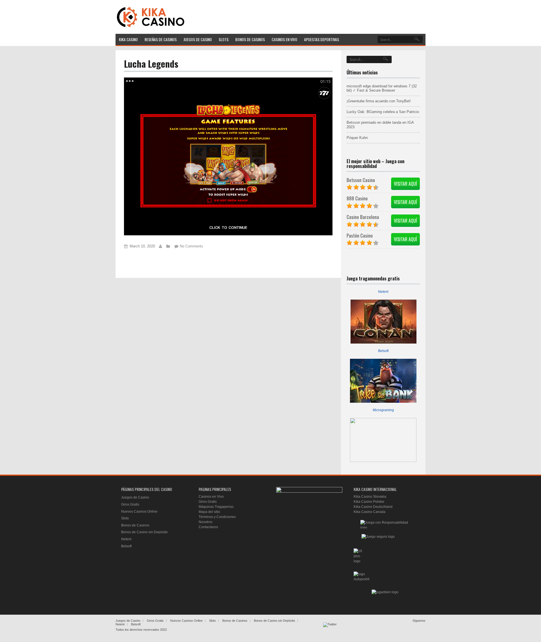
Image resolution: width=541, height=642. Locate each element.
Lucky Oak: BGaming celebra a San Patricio (383, 112)
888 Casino (357, 198)
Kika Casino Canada (369, 512)
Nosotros (205, 522)
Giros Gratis (130, 504)
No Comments (191, 246)
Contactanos (208, 527)
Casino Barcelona (363, 216)
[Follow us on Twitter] (330, 629)
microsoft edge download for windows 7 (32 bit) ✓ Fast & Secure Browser (382, 88)
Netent (383, 292)
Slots (125, 518)
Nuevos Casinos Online (139, 511)
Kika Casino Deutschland (373, 507)
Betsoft (383, 351)
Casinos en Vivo (211, 497)
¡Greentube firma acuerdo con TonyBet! (379, 101)
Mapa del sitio (209, 512)
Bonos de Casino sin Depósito (144, 532)
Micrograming (383, 410)
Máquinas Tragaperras (216, 507)
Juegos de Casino (135, 497)
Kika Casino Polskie (369, 502)
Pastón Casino (360, 235)
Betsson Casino (361, 179)
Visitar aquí (405, 183)
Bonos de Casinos (135, 525)
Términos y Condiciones (217, 517)
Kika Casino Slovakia (370, 497)
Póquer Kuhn (357, 138)
